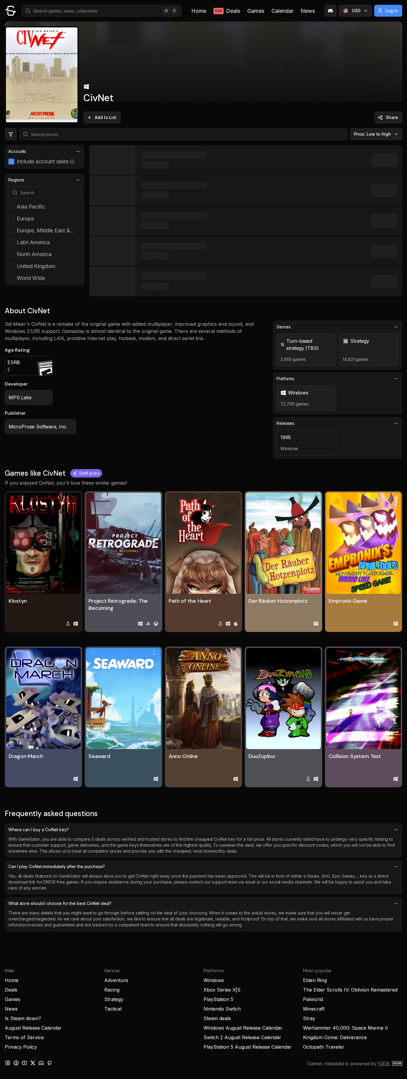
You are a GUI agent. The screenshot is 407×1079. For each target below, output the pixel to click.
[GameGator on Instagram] (8, 1063)
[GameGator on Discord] (330, 11)
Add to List (105, 117)
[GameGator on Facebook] (16, 1063)
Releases (285, 423)
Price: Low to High (372, 134)
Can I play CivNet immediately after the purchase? (56, 866)
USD (356, 10)
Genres (283, 326)
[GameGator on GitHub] (49, 1063)
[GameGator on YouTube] (24, 1063)
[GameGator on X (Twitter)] (33, 1063)
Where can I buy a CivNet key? (38, 829)
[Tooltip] (72, 161)
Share (392, 117)
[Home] (11, 11)
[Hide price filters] (11, 134)
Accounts (17, 151)
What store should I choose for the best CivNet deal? (59, 903)
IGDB (384, 1064)
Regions (16, 179)
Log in (392, 10)
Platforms (285, 378)
